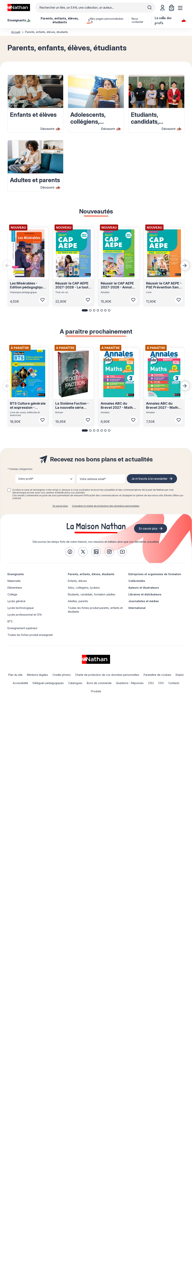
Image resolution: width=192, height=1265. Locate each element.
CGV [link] (161, 683)
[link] (69, 551)
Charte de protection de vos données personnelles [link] (107, 674)
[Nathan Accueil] (19, 7)
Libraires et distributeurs (144, 594)
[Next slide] (184, 265)
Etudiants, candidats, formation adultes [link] (91, 594)
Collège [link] (12, 594)
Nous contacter (137, 20)
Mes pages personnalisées (106, 18)
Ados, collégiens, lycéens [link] (84, 587)
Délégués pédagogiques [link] (48, 683)
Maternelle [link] (14, 580)
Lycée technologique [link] (21, 607)
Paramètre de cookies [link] (157, 674)
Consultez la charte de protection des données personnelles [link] (105, 506)
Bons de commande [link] (99, 683)
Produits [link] (96, 691)
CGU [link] (151, 683)
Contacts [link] (173, 683)
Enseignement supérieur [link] (23, 628)
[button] (85, 310)
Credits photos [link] (61, 674)
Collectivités (136, 580)
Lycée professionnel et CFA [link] (25, 614)
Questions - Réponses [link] (130, 683)
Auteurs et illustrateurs (143, 587)
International (137, 607)
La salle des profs (163, 20)
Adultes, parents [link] (78, 601)
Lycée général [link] (16, 601)
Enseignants (16, 574)
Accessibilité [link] (20, 683)
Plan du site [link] (15, 674)
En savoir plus (60, 506)
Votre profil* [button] (25, 478)
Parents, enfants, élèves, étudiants (91, 574)
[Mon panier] (171, 7)
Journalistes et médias (143, 601)
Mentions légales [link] (37, 674)
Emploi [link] (180, 674)
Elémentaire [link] (15, 587)
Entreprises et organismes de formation (154, 574)
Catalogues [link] (75, 683)
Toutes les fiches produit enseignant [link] (30, 634)
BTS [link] (10, 621)
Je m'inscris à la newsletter (149, 479)
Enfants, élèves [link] (77, 580)
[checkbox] (9, 490)
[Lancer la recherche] (150, 7)
